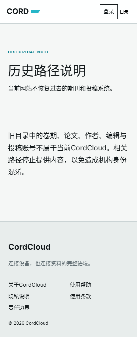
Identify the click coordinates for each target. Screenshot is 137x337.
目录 (124, 11)
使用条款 (80, 296)
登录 (108, 11)
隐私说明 (19, 296)
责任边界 (19, 307)
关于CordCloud (27, 284)
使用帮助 (80, 284)
